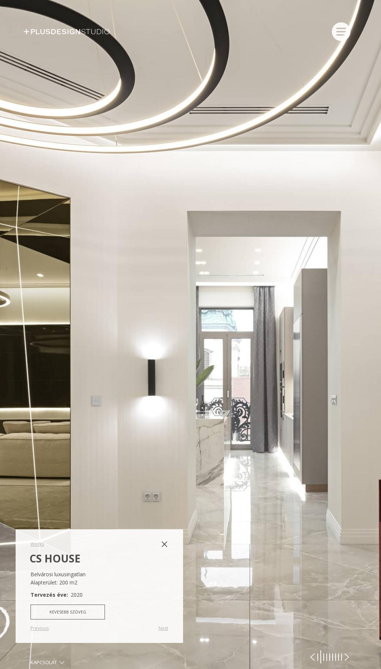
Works (37, 544)
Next (163, 628)
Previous (40, 628)
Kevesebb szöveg (67, 612)
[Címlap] (70, 31)
